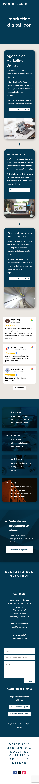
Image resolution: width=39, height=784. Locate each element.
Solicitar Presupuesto (19, 550)
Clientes (15, 436)
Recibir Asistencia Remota (19, 714)
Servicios (16, 412)
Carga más (19, 388)
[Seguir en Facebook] (15, 772)
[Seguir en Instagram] (24, 772)
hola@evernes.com (19, 627)
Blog (13, 483)
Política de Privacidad (20, 724)
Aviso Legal (8, 724)
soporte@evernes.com (19, 696)
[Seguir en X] (19, 772)
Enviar (30, 680)
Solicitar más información (19, 109)
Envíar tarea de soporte (19, 707)
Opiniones (16, 459)
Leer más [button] (8, 339)
